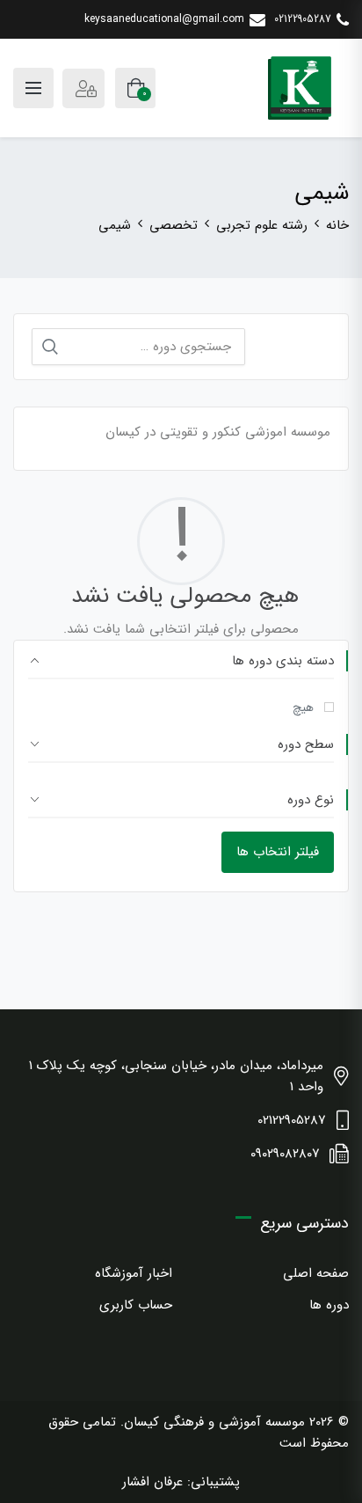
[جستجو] (50, 346)
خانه (337, 225)
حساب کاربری (135, 1305)
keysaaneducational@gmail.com (164, 19)
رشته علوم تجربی (262, 225)
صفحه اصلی (316, 1273)
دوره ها (329, 1305)
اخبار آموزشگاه (133, 1273)
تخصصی (173, 225)
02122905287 (302, 19)
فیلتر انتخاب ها (277, 851)
